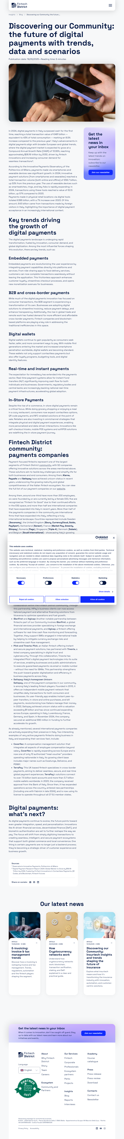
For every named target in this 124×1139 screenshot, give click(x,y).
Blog (21, 15)
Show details (104, 592)
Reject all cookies (26, 599)
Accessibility (34, 1128)
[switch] (48, 583)
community (45, 465)
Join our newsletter (101, 172)
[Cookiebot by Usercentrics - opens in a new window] (97, 538)
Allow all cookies (97, 599)
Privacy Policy (23, 1128)
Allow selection (62, 599)
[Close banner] (114, 538)
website (61, 488)
